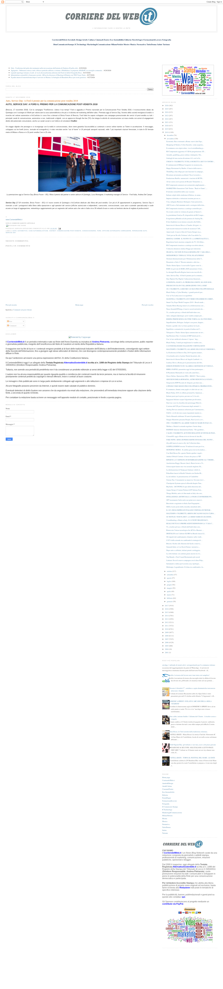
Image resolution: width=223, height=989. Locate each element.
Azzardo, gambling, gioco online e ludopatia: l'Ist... (184, 155)
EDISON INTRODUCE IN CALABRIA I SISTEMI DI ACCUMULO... (190, 366)
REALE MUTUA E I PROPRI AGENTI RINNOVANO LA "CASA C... (189, 523)
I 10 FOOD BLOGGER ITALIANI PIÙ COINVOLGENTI (185, 346)
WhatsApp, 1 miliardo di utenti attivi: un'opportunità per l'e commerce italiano (187, 665)
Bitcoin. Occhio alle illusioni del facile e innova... (183, 543)
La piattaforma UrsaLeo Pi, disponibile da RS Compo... (185, 215)
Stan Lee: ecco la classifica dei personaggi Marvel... (184, 403)
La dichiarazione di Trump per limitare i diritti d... (183, 470)
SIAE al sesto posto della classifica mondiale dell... (184, 507)
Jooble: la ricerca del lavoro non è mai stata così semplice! (189, 675)
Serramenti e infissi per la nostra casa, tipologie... (183, 563)
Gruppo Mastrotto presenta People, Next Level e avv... (185, 419)
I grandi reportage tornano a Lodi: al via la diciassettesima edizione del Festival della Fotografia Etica (46, 73)
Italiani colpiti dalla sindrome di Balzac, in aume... (184, 195)
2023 (167, 115)
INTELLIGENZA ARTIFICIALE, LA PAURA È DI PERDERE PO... (189, 496)
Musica (164, 821)
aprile (169, 591)
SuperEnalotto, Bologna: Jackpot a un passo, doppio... (185, 322)
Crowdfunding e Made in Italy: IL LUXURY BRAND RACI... (187, 520)
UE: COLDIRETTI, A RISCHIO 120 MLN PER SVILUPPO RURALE (190, 289)
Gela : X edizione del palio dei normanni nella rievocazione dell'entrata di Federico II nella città (44, 68)
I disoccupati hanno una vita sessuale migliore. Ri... (184, 466)
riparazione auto (139, 230)
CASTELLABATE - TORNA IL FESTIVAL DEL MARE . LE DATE (192, 757)
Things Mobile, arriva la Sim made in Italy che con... (184, 493)
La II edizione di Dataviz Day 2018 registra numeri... (184, 352)
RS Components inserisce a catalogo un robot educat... (185, 245)
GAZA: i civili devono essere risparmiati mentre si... (184, 413)
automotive (22, 230)
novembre (170, 138)
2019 (167, 129)
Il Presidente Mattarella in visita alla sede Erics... (183, 372)
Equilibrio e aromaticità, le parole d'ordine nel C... (183, 329)
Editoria (165, 795)
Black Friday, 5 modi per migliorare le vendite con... (184, 342)
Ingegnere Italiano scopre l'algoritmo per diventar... (184, 399)
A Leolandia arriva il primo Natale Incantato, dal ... (184, 356)
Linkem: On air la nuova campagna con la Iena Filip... (185, 560)
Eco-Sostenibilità (168, 792)
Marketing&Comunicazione (172, 812)
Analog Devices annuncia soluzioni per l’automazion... (185, 409)
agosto (169, 578)
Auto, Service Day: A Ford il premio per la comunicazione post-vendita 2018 (42, 100)
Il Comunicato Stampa (170, 807)
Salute (164, 830)
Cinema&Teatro (167, 789)
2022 (167, 119)
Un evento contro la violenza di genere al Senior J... (184, 212)
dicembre (170, 135)
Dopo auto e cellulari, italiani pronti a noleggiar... (183, 550)
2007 (167, 639)
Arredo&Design (167, 783)
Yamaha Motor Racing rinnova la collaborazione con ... (185, 305)
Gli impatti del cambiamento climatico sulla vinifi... (184, 537)
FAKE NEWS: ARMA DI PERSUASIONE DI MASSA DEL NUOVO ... (190, 439)
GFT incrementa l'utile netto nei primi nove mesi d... (184, 500)
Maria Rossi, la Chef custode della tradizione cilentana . (188, 731)
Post (10, 321)
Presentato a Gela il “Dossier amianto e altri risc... (183, 262)
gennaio (170, 601)
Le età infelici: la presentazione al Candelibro (182, 476)
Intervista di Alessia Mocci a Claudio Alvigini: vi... (184, 225)
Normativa (166, 824)
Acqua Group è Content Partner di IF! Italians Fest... (184, 490)
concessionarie (89, 230)
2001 (167, 652)
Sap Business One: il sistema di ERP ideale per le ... (184, 336)
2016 (167, 609)
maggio (170, 588)
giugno (169, 585)
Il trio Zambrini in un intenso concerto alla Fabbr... (183, 222)
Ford (99, 230)
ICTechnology (167, 809)
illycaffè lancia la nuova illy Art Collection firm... (183, 443)
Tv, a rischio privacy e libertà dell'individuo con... (183, 312)
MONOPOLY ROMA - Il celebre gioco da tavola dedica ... (186, 450)
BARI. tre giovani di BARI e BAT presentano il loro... (184, 269)
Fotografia (165, 804)
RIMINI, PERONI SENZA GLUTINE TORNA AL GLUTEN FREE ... (189, 319)
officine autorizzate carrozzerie (116, 230)
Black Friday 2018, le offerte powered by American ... (185, 393)
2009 (167, 632)
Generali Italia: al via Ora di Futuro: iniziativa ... (183, 547)
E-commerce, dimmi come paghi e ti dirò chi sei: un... (184, 389)
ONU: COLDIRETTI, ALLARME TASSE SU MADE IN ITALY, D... (189, 423)
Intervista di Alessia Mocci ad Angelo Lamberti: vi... (184, 359)
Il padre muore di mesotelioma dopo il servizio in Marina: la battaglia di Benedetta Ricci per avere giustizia (48, 77)
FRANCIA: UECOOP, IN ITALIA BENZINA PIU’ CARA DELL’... (188, 252)
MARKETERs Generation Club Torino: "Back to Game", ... (186, 188)
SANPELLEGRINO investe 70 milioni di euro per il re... (185, 446)
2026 (167, 105)
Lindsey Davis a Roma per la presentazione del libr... (184, 362)
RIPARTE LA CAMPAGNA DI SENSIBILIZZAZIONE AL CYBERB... (190, 460)
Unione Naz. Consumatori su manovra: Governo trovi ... (185, 480)
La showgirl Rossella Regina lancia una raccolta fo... (184, 272)
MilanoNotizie (167, 815)
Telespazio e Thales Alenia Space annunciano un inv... (185, 332)
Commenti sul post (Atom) (22, 310)
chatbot (52, 230)
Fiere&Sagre (166, 798)
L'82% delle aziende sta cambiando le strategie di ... (184, 540)
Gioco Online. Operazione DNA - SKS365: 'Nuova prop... (186, 376)
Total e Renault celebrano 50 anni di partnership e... (184, 416)
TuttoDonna (166, 827)
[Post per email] (59, 228)
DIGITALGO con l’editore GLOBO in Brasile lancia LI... (185, 533)
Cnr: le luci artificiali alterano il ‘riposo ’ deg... (182, 339)
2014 (167, 615)
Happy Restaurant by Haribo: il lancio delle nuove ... (184, 168)
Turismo (165, 833)
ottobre (169, 571)
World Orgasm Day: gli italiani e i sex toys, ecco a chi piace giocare (192, 744)
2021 (167, 122)
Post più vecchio (147, 305)
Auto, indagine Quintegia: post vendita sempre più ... (184, 316)
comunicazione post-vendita (69, 230)
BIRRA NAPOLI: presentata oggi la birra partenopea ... (185, 369)
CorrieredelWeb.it (168, 780)
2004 (167, 649)
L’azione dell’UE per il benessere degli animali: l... (183, 406)
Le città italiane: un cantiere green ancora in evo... (183, 553)
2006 (167, 642)
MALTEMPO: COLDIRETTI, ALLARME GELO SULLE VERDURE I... (191, 349)
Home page (79, 305)
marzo (169, 595)
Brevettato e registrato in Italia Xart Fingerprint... (183, 503)
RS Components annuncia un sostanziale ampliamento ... (186, 185)
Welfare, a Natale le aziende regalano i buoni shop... (184, 426)
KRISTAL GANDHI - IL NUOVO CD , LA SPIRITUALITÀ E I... (187, 238)
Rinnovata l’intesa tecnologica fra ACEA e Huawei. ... (185, 530)
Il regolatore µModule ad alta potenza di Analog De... (185, 218)
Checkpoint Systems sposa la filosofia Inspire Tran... (184, 483)
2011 (167, 625)
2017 (167, 605)
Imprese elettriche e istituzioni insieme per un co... (183, 198)
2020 (167, 125)
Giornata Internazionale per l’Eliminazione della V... (184, 259)
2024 (167, 112)
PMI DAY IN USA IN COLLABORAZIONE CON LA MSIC (186, 285)
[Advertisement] (111, 54)
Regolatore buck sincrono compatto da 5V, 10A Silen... (185, 242)
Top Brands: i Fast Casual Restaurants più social (183, 557)
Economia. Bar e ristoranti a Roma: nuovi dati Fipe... (184, 141)
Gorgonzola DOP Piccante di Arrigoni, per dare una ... (185, 383)
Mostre (164, 818)
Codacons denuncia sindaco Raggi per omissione (183, 248)
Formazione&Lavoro (169, 801)
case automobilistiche (38, 230)
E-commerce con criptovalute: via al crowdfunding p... (185, 148)
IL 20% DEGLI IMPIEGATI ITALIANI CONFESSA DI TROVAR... (189, 510)
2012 (167, 622)
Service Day (11, 232)
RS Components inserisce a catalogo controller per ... (184, 208)
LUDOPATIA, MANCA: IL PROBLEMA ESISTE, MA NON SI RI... (189, 282)
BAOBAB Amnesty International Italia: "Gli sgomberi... (185, 429)
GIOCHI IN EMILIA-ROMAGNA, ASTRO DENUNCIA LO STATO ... (190, 379)
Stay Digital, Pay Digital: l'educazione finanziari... (183, 279)
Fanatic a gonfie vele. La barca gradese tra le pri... (183, 326)
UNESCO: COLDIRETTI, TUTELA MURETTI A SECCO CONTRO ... (190, 161)
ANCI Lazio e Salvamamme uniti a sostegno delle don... (185, 205)
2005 (167, 646)
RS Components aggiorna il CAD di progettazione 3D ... (185, 151)
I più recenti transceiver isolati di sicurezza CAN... (183, 228)
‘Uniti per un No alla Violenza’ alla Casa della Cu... (184, 235)
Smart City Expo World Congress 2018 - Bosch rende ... (185, 302)
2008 (167, 636)
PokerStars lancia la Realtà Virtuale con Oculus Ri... (184, 473)
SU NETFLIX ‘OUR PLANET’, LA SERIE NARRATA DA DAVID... (189, 517)
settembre (170, 574)
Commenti (13, 325)
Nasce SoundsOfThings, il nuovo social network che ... (185, 309)
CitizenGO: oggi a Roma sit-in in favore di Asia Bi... (184, 436)
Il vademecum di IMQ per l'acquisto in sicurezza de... (184, 165)
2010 (167, 629)
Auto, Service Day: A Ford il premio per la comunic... (184, 275)
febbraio (170, 598)
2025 (167, 109)
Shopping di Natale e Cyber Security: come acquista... (185, 145)
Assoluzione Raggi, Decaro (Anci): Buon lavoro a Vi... (185, 463)
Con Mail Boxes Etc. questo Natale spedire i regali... (184, 453)
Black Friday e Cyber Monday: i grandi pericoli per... (184, 292)
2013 (167, 619)
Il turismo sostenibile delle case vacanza (180, 192)
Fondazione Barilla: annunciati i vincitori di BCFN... (184, 178)
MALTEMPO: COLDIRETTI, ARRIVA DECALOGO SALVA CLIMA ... (190, 513)
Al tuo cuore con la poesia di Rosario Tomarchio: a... (184, 181)
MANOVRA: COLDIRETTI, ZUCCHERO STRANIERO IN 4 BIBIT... (190, 299)
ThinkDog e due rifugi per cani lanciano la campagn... (185, 171)
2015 (167, 612)
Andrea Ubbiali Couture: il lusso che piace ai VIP (183, 456)
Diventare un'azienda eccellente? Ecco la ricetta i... (184, 175)
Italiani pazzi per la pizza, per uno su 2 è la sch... (183, 396)
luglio (169, 581)
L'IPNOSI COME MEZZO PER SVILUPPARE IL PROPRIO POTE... (189, 386)
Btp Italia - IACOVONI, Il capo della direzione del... (184, 486)
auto (15, 230)
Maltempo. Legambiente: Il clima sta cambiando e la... (185, 567)
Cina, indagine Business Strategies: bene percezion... (184, 202)
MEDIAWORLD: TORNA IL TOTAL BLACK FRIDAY (185, 255)
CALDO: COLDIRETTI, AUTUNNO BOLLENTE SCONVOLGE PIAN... (191, 433)
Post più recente (11, 305)
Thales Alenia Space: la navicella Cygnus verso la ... (184, 265)
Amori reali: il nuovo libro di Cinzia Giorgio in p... (184, 232)
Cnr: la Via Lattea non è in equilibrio (179, 295)
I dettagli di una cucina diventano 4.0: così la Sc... (183, 158)
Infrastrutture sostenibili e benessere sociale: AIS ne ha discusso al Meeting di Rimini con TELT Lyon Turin (48, 75)
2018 (167, 132)
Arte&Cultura (167, 786)
